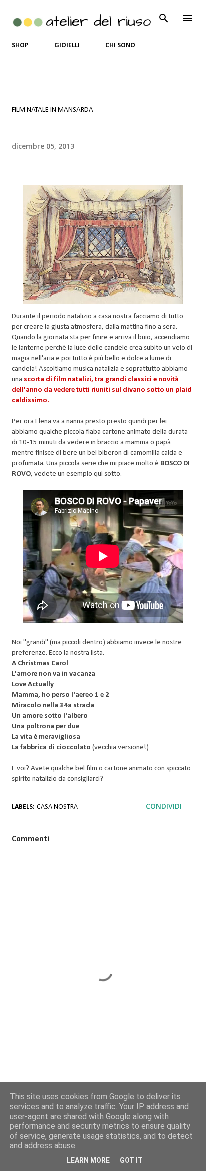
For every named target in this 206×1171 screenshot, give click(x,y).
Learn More (88, 1160)
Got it (131, 1160)
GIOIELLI (67, 45)
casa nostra (57, 807)
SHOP (20, 45)
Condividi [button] (164, 806)
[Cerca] (164, 18)
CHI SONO (121, 45)
